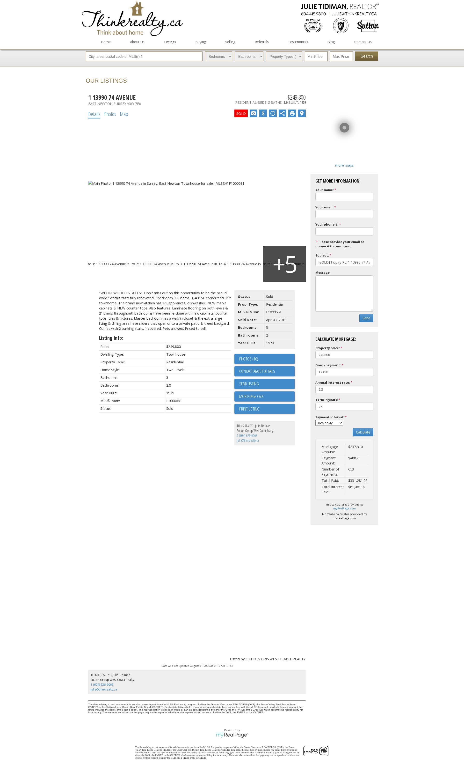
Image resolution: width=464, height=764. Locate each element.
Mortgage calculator (267, 396)
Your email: (324, 207)
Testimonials (298, 41)
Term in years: (326, 399)
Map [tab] (124, 114)
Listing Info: (111, 338)
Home (106, 41)
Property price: (327, 348)
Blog (331, 41)
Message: (323, 272)
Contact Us (362, 41)
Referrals (261, 41)
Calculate (363, 432)
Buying (200, 41)
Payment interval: (329, 417)
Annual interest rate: (332, 382)
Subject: (322, 255)
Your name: (324, 190)
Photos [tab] (110, 114)
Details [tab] (94, 114)
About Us (137, 41)
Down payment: (328, 365)
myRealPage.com (344, 508)
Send (366, 318)
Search (367, 56)
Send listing (249, 384)
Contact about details (257, 371)
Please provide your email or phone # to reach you (339, 244)
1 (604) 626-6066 (247, 435)
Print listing (249, 409)
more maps (344, 165)
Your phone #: (327, 224)
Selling (230, 41)
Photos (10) (248, 359)
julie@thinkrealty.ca (248, 440)
